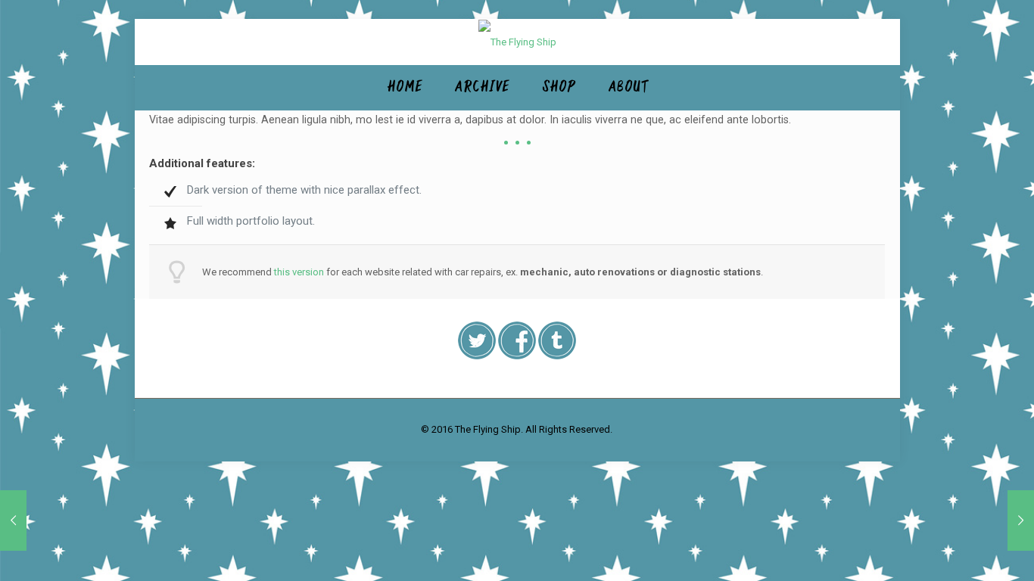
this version (299, 272)
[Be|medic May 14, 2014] (1021, 520)
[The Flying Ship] (517, 42)
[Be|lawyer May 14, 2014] (13, 520)
